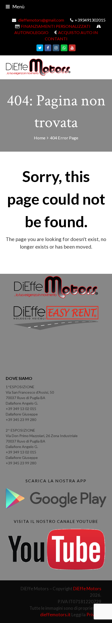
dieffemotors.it (55, 614)
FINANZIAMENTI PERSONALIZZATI (55, 26)
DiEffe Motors (87, 588)
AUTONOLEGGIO (31, 32)
